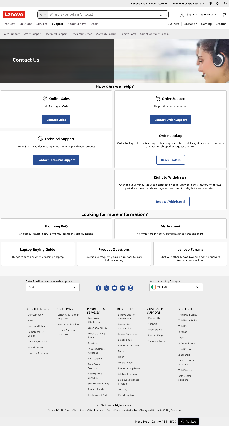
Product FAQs (155, 335)
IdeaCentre (184, 354)
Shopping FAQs (156, 341)
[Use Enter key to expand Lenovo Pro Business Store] (166, 3)
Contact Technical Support (56, 160)
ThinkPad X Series (187, 320)
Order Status (155, 329)
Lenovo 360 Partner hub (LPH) (68, 316)
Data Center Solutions (94, 366)
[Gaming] (213, 24)
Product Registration (129, 345)
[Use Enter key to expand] (218, 14)
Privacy (51, 410)
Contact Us (154, 318)
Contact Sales (56, 120)
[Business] (181, 24)
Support (152, 323)
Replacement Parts (98, 395)
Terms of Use (86, 410)
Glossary (122, 389)
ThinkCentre (184, 349)
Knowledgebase (126, 395)
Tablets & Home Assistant (96, 350)
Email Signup (125, 339)
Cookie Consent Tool (67, 410)
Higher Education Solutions (67, 332)
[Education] (198, 24)
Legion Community (128, 334)
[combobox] (43, 14)
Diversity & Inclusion (38, 353)
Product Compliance (129, 368)
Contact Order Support (170, 120)
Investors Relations (38, 326)
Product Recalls (96, 389)
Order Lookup (171, 160)
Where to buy (125, 362)
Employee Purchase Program (128, 381)
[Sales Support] (21, 34)
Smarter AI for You (97, 327)
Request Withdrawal (170, 202)
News (31, 320)
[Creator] (227, 24)
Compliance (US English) (36, 333)
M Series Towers (186, 343)
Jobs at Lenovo (36, 347)
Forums (122, 351)
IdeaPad (182, 331)
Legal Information (37, 341)
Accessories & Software (95, 375)
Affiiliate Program (127, 374)
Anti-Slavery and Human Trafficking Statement (158, 410)
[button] (210, 3)
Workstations (95, 358)
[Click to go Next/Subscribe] (74, 287)
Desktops (93, 343)
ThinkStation (185, 370)
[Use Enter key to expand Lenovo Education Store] (203, 3)
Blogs (121, 356)
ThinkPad (183, 326)
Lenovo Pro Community (124, 326)
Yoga (181, 337)
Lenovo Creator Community (126, 316)
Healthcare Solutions (69, 324)
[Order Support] (43, 34)
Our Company (35, 314)
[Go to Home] (14, 14)
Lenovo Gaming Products (96, 335)
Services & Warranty (98, 383)
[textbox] (176, 287)
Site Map (99, 410)
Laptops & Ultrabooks (94, 320)
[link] (225, 4)
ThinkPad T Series (187, 314)
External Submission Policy (119, 410)
